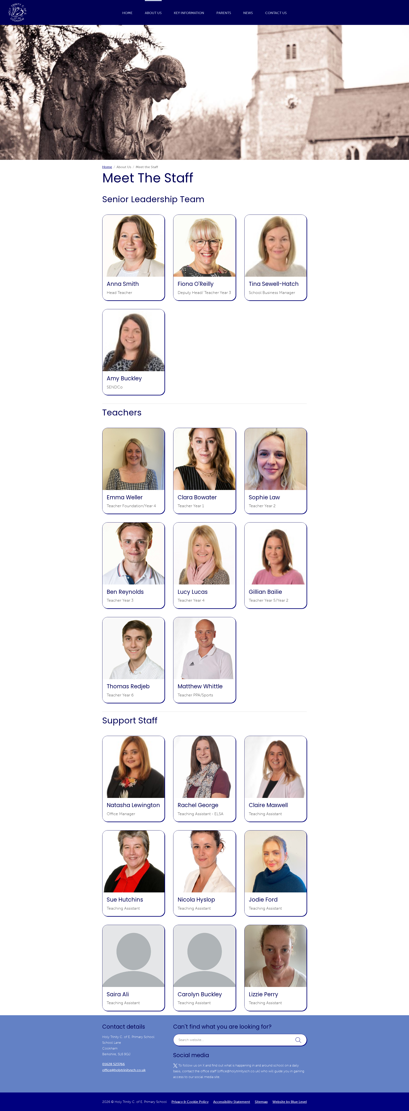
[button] (298, 1040)
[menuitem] (127, 12)
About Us (153, 13)
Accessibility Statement (231, 1102)
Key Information (189, 13)
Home (127, 13)
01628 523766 (113, 1064)
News (248, 13)
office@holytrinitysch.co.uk (123, 1070)
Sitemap (261, 1102)
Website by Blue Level (289, 1102)
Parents (223, 13)
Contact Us (276, 13)
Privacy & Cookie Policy (190, 1102)
